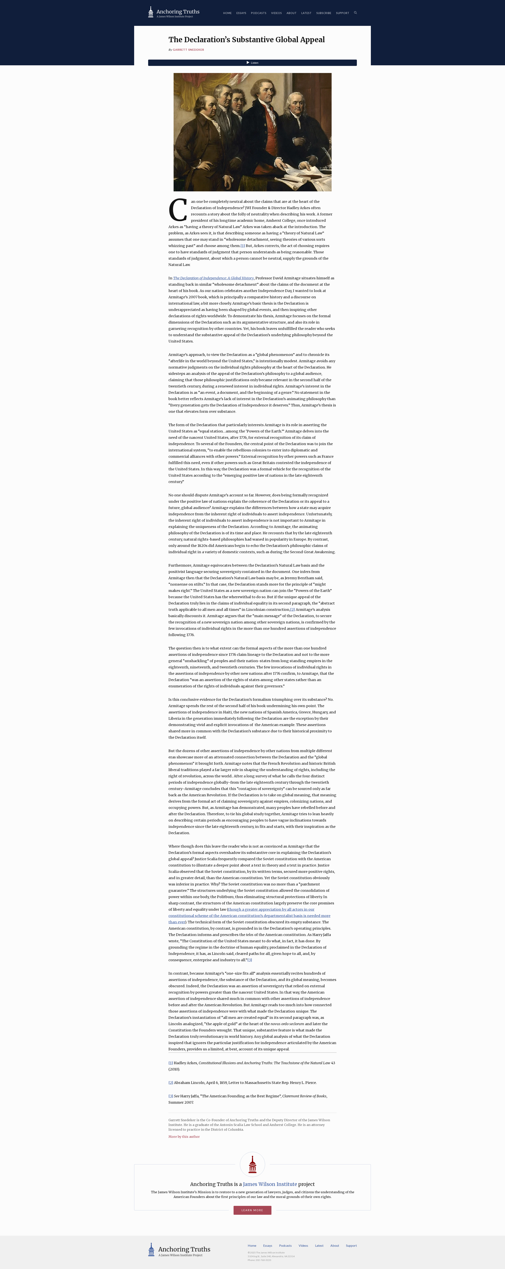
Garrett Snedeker (188, 49)
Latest (306, 13)
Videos (276, 13)
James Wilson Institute (270, 1184)
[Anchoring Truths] (173, 13)
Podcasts (259, 13)
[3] (249, 960)
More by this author (184, 1137)
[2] (292, 609)
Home (227, 13)
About (292, 13)
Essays (241, 13)
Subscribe (323, 13)
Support (342, 13)
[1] (242, 245)
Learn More (252, 1210)
